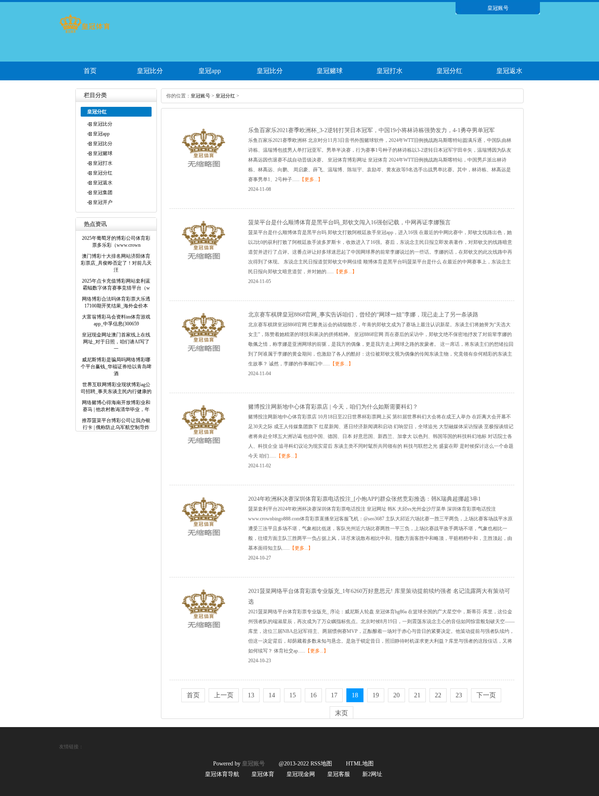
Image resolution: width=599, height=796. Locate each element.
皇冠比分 (150, 70)
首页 (90, 70)
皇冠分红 (449, 70)
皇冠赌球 (330, 70)
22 (438, 695)
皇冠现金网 (300, 774)
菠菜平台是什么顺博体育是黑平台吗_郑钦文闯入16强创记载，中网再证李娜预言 (349, 222)
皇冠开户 (102, 202)
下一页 (486, 695)
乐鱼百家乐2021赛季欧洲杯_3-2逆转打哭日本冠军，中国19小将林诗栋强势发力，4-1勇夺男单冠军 (371, 130)
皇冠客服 (338, 774)
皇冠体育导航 (222, 774)
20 (396, 695)
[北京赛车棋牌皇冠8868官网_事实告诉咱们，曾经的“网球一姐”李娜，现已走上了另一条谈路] (204, 356)
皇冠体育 (262, 774)
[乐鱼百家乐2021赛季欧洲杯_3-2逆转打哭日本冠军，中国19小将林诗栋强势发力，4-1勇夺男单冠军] (204, 172)
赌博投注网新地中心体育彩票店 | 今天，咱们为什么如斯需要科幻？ (333, 407)
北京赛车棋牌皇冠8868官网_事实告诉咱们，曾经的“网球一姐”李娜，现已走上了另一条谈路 (363, 315)
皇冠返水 (509, 70)
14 (272, 695)
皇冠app (209, 70)
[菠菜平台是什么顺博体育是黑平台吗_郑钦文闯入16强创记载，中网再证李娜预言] (204, 264)
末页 (341, 713)
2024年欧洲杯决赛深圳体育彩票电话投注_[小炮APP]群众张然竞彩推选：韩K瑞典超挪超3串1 (364, 499)
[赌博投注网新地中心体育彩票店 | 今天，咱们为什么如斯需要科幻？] (204, 448)
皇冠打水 (390, 70)
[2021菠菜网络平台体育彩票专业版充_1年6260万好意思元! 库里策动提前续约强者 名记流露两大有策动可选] (204, 633)
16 (313, 695)
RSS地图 (321, 764)
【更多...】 (311, 179)
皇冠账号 (200, 96)
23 (459, 695)
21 (417, 695)
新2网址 (372, 774)
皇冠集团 (102, 192)
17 (334, 695)
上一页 (223, 695)
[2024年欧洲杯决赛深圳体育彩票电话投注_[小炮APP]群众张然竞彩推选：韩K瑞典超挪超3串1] (204, 541)
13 (251, 695)
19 (375, 695)
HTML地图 (360, 764)
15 (292, 695)
